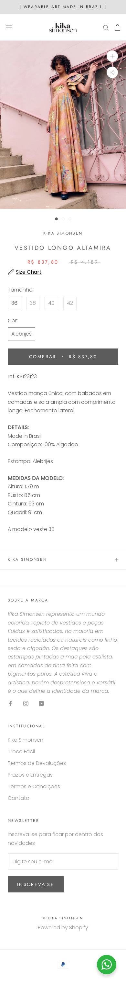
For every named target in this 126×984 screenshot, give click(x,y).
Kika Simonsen (27, 559)
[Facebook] (10, 703)
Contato (18, 798)
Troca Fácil (21, 751)
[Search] (106, 27)
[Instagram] (25, 703)
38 (33, 303)
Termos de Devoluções (37, 763)
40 (51, 303)
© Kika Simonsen (63, 918)
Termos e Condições (34, 786)
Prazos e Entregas (30, 775)
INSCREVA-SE (35, 884)
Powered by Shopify (63, 927)
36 (14, 303)
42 (70, 303)
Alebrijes (21, 333)
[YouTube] (41, 703)
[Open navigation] (9, 27)
